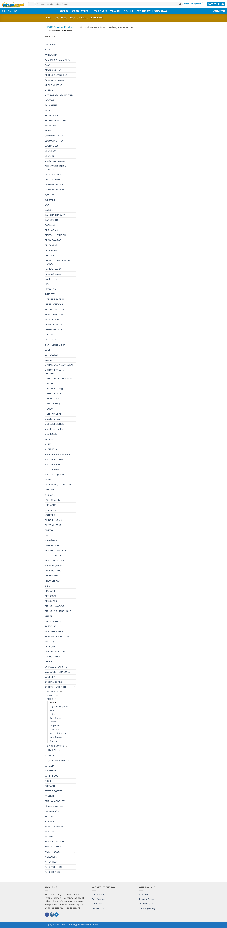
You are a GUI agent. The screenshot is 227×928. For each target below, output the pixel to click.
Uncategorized (52, 811)
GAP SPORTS (51, 220)
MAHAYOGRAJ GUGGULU (58, 378)
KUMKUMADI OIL (54, 329)
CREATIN (49, 156)
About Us (97, 903)
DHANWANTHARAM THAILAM (55, 168)
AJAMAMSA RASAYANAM (58, 60)
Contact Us (98, 908)
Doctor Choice (52, 179)
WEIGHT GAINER (54, 846)
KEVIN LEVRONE (54, 324)
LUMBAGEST (51, 355)
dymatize (50, 194)
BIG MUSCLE (51, 115)
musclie (49, 439)
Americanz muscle (54, 80)
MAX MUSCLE (52, 398)
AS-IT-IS (49, 90)
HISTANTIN (50, 289)
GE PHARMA (51, 230)
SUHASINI (50, 766)
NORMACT (50, 505)
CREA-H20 (50, 151)
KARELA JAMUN (53, 319)
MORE (82, 18)
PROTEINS (52, 750)
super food (50, 771)
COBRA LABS (52, 146)
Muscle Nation (52, 419)
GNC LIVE (50, 255)
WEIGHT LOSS (100, 11)
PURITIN (49, 616)
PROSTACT (50, 596)
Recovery (50, 641)
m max (48, 360)
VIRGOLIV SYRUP (54, 826)
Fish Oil (53, 714)
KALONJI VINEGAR (55, 309)
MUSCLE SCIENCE (54, 424)
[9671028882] (10, 11)
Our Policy (144, 894)
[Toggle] (74, 130)
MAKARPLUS (52, 383)
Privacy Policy (146, 899)
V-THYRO (49, 816)
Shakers (53, 741)
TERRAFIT (50, 786)
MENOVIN (50, 409)
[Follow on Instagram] (52, 914)
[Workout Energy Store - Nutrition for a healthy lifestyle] (13, 4)
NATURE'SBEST (53, 469)
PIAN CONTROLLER (55, 560)
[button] (193, 4)
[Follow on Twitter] (56, 914)
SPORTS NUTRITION (81, 11)
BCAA (48, 110)
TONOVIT (49, 796)
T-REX (48, 781)
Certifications (99, 899)
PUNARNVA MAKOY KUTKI (59, 611)
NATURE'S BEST (53, 464)
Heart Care (55, 722)
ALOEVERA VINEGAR (56, 75)
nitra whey (50, 495)
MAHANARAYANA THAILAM (59, 365)
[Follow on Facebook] (47, 914)
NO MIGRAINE (52, 500)
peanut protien (53, 555)
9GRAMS (49, 49)
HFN (47, 284)
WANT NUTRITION (54, 841)
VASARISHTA (51, 821)
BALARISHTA (51, 105)
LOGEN (48, 350)
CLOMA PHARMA (54, 141)
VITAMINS (128, 11)
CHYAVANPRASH (54, 135)
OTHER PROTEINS (55, 746)
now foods (50, 510)
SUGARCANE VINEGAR (57, 760)
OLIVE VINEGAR (53, 525)
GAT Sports (50, 225)
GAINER (49, 210)
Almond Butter (53, 70)
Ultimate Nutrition (54, 806)
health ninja (51, 279)
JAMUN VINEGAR (54, 304)
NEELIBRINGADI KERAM (58, 485)
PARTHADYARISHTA (55, 550)
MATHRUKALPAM (54, 393)
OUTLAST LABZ (53, 545)
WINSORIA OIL (52, 872)
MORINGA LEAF (53, 414)
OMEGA (49, 530)
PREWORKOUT (53, 581)
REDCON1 (50, 646)
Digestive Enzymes (59, 706)
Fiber (52, 710)
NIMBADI (49, 490)
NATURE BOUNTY (54, 459)
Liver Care (54, 729)
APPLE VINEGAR (54, 85)
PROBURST (51, 591)
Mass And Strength (55, 388)
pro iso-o (49, 586)
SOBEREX (50, 677)
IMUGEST (49, 294)
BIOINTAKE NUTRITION (57, 120)
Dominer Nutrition (54, 189)
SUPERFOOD (52, 776)
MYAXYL (49, 444)
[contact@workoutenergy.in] (3, 11)
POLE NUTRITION (54, 571)
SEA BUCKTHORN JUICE (57, 672)
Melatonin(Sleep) (58, 733)
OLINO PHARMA (53, 520)
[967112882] (16, 11)
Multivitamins (56, 737)
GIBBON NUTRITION (55, 235)
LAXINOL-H (51, 339)
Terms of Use (146, 903)
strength (49, 755)
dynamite (50, 200)
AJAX (47, 65)
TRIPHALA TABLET (54, 801)
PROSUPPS (51, 601)
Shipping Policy (147, 908)
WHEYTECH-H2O (54, 867)
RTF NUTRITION (53, 656)
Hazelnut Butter (53, 274)
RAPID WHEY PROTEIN (57, 636)
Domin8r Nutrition (54, 184)
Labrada (49, 334)
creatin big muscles (55, 161)
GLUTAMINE (51, 245)
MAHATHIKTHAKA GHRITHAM (54, 372)
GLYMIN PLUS (52, 250)
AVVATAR (49, 100)
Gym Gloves (55, 718)
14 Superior (50, 44)
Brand (48, 130)
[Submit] (180, 4)
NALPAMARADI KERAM (57, 454)
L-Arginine (55, 725)
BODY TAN (50, 125)
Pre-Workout (52, 575)
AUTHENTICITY (144, 11)
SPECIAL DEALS (159, 11)
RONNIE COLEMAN (55, 651)
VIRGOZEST (51, 831)
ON (46, 535)
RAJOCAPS (50, 626)
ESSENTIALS (52, 691)
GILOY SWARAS (53, 240)
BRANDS (64, 11)
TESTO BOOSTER (53, 791)
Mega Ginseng (52, 404)
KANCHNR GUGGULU (56, 314)
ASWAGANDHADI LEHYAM (59, 95)
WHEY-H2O (51, 862)
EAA (47, 205)
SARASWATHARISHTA (56, 667)
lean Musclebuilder (55, 345)
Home (48, 18)
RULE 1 (48, 661)
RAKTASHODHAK (54, 631)
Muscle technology (55, 429)
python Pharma (53, 621)
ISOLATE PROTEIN (54, 299)
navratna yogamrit (55, 474)
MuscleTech (51, 434)
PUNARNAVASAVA (54, 606)
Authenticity (98, 894)
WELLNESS (115, 11)
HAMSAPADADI (53, 269)
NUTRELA (50, 515)
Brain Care (55, 703)
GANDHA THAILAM (55, 215)
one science (51, 540)
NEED (48, 479)
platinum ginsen (53, 565)
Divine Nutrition (53, 174)
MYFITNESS (51, 449)
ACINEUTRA (51, 55)
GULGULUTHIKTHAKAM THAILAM (57, 262)
